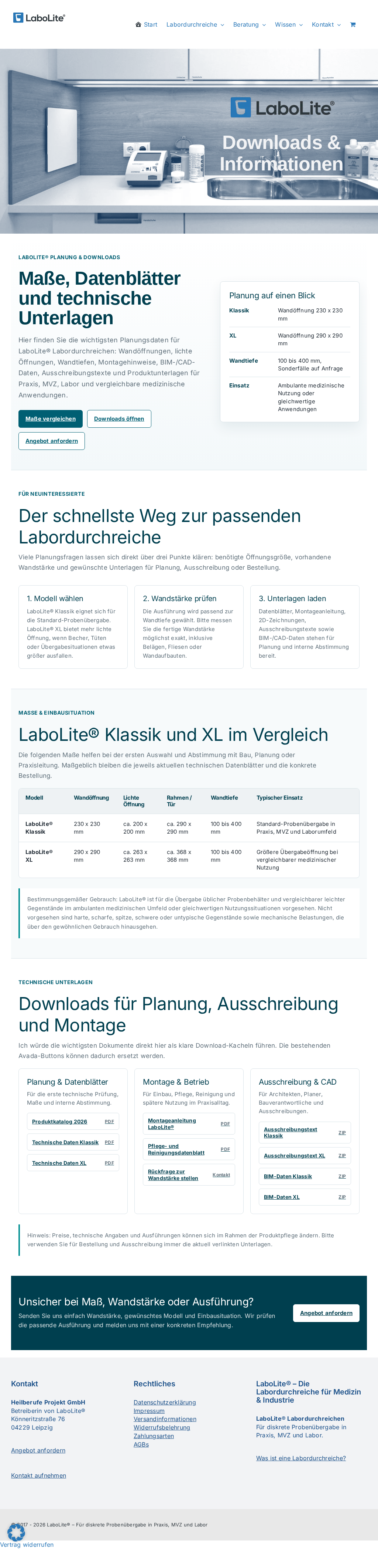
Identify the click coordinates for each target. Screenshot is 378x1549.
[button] (16, 1532)
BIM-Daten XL (305, 1197)
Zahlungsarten (154, 1436)
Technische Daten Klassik (73, 1142)
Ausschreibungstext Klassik (305, 1132)
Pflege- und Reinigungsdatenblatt (189, 1149)
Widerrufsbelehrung (162, 1427)
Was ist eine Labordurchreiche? (301, 1458)
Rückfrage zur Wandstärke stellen (189, 1174)
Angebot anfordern (51, 440)
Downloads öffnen (119, 418)
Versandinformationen (165, 1419)
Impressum (149, 1410)
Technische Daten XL (73, 1163)
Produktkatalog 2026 (73, 1121)
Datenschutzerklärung (165, 1402)
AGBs (141, 1444)
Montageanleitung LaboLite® (189, 1123)
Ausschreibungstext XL (305, 1155)
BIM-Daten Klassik (305, 1176)
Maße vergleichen (50, 418)
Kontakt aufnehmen (38, 1475)
